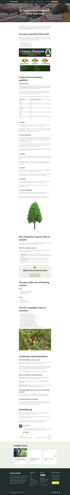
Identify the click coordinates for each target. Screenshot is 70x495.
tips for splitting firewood (33, 149)
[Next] (55, 456)
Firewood (47, 1)
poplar (21, 88)
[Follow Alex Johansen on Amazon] (25, 432)
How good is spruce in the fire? (35, 273)
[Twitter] (57, 492)
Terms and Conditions (34, 482)
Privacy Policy (32, 479)
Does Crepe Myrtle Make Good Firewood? (34, 459)
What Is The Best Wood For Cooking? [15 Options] (43, 437)
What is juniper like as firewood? (35, 276)
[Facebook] (53, 492)
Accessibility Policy (33, 480)
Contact (31, 476)
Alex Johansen (35, 16)
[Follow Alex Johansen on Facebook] (24, 432)
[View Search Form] (59, 2)
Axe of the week (54, 1)
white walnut (48, 87)
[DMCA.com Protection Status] (45, 475)
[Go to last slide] (15, 456)
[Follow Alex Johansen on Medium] (27, 432)
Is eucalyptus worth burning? (35, 275)
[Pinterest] (55, 492)
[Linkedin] (59, 492)
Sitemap (31, 485)
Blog (30, 477)
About (31, 474)
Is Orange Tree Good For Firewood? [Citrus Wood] (20, 459)
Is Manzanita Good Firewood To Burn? (25, 436)
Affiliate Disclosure (33, 484)
